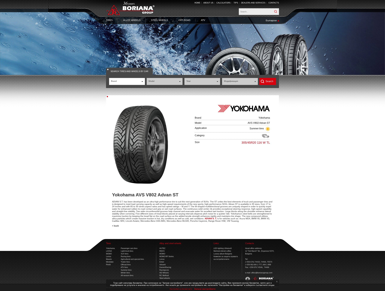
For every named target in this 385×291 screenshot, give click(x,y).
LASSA (109, 251)
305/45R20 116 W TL (256, 142)
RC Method (164, 275)
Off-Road (184, 20)
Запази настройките (205, 289)
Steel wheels (159, 20)
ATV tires (124, 267)
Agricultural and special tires (132, 259)
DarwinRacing (165, 267)
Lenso (108, 256)
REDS (162, 251)
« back (115, 226)
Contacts (273, 3)
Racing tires (126, 256)
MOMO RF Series (166, 256)
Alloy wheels (131, 20)
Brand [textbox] (114, 81)
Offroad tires (126, 265)
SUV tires (124, 254)
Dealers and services (253, 3)
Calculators (223, 3)
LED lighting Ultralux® (223, 248)
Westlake (110, 262)
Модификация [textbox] (231, 81)
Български (271, 20)
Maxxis (109, 259)
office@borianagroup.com (261, 273)
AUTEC (162, 248)
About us (208, 3)
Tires (109, 20)
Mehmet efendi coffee (222, 251)
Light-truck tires (127, 251)
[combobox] (127, 81)
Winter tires (125, 273)
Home (197, 3)
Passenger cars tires (129, 248)
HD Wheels (164, 273)
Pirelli (108, 265)
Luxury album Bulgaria (223, 254)
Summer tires (126, 270)
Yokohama (110, 248)
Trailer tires (125, 262)
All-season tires (127, 275)
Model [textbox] (151, 81)
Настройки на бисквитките (181, 289)
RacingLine (164, 270)
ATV (203, 20)
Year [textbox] (188, 81)
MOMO (109, 254)
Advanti (162, 265)
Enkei (161, 262)
